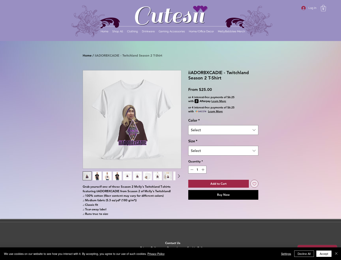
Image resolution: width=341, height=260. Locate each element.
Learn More (218, 101)
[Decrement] (191, 169)
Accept (324, 254)
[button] (323, 8)
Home (87, 55)
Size (192, 141)
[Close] (336, 254)
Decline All (304, 254)
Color (194, 120)
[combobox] (223, 130)
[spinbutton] (197, 169)
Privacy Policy (156, 254)
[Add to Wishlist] (254, 184)
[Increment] (203, 169)
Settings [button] (286, 254)
